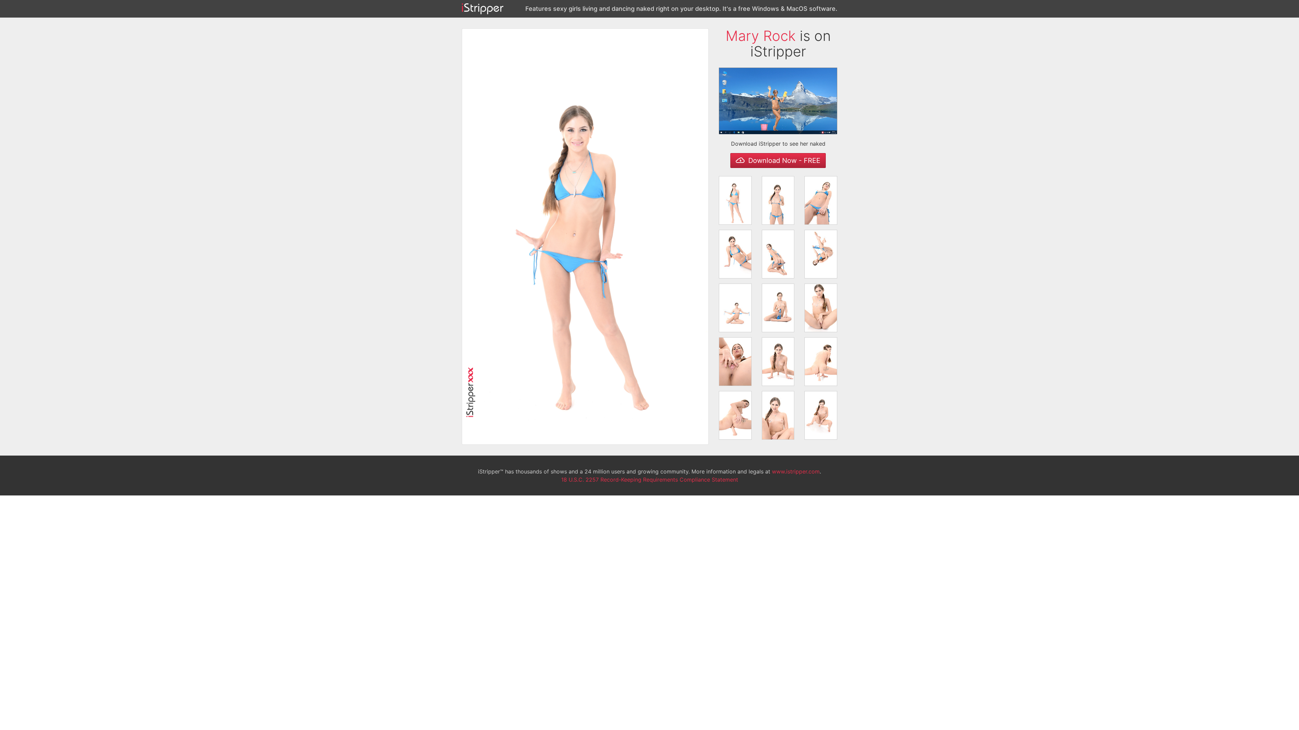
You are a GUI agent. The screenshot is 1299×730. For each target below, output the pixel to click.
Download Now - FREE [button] (783, 160)
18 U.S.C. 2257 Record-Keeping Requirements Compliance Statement (649, 479)
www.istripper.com (796, 471)
